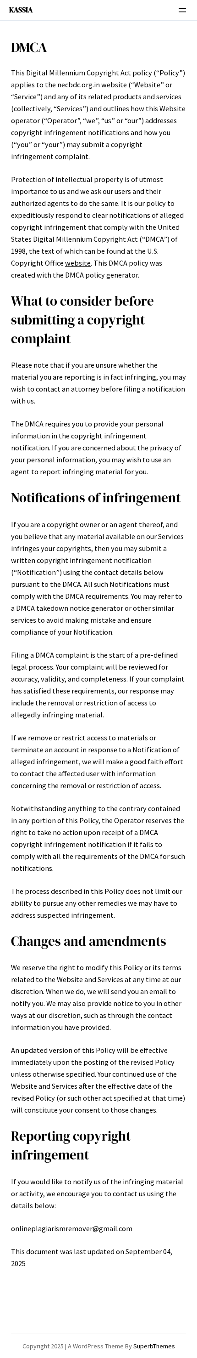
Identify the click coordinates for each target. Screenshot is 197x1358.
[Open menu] (182, 10)
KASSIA (21, 10)
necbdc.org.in (78, 84)
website (78, 262)
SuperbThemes (154, 1346)
